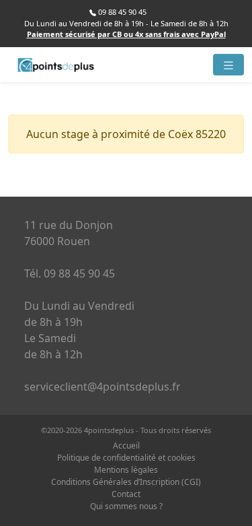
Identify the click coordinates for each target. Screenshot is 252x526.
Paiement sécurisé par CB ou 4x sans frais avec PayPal (126, 34)
